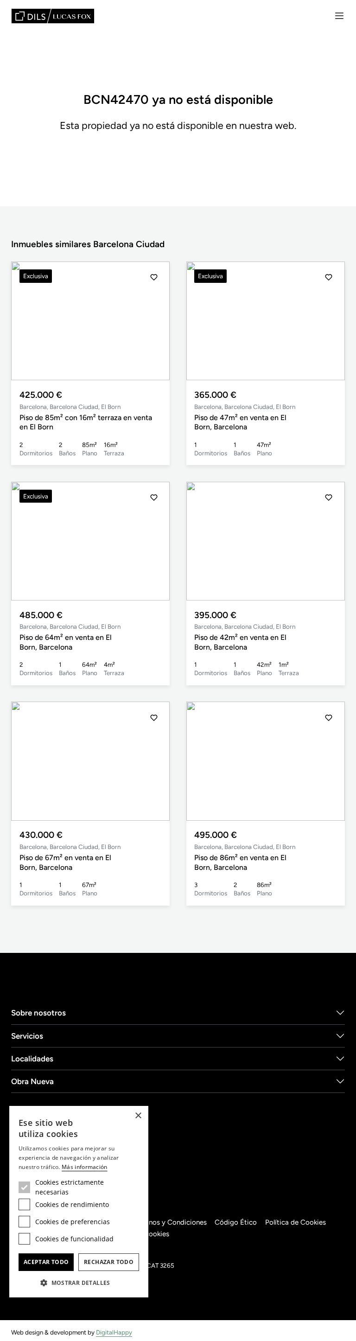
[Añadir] (154, 277)
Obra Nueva (32, 1081)
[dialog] (78, 1201)
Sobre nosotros (38, 1012)
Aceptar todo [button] (46, 1262)
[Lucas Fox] (53, 16)
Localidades (32, 1058)
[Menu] (339, 15)
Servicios (27, 1036)
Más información (85, 1167)
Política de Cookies (295, 1222)
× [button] (137, 1115)
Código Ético (236, 1222)
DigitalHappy (114, 1332)
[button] (154, 321)
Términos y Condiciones (169, 1222)
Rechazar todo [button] (109, 1262)
